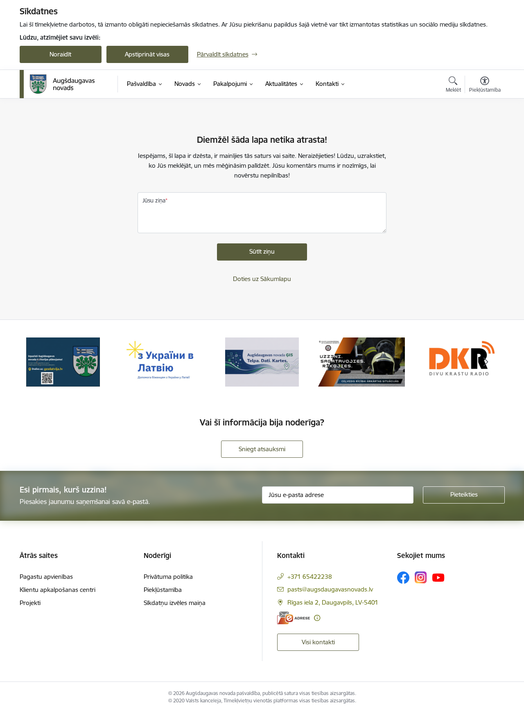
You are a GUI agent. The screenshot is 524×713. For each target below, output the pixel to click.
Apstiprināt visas (147, 54)
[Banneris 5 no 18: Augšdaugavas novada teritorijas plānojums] (63, 361)
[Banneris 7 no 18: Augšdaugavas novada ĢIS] (262, 361)
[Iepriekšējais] (38, 362)
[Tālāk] (486, 362)
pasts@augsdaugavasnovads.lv (330, 589)
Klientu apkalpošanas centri (57, 590)
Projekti (30, 603)
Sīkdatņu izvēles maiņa (175, 603)
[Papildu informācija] (317, 618)
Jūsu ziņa (153, 200)
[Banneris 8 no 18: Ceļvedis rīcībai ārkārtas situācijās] (361, 361)
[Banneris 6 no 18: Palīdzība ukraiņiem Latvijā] (162, 361)
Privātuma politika (168, 576)
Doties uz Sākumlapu (262, 279)
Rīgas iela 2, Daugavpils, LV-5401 (332, 602)
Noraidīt (60, 54)
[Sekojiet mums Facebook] (403, 577)
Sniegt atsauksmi (262, 449)
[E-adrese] (293, 618)
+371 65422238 (309, 576)
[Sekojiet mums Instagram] (421, 577)
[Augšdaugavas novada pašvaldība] (62, 84)
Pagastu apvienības (46, 576)
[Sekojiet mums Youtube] (438, 577)
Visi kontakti (318, 642)
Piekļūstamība (163, 590)
